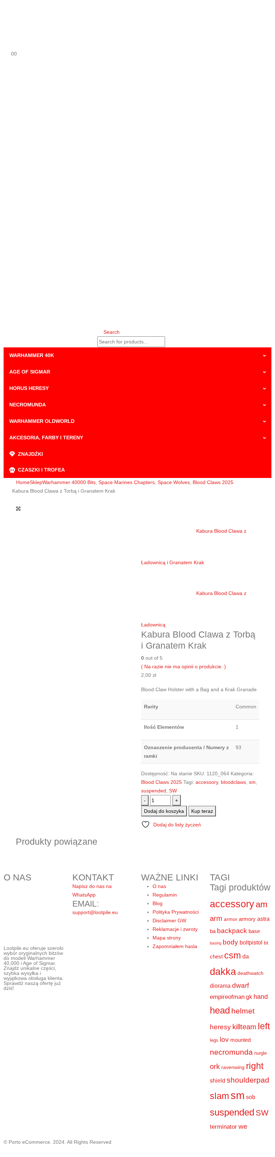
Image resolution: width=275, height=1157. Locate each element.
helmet (243, 1011)
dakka (223, 971)
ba (213, 931)
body (230, 942)
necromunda (231, 1052)
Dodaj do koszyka (164, 811)
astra (263, 919)
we (242, 1126)
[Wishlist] (7, 43)
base (254, 931)
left (264, 1026)
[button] (108, 332)
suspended (153, 791)
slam (219, 1096)
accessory (207, 782)
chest (216, 957)
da (245, 956)
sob (250, 1097)
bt (266, 943)
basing (215, 943)
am (261, 904)
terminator (223, 1126)
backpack (232, 930)
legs (214, 1040)
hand (261, 996)
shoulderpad (248, 1080)
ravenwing (233, 1067)
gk (249, 997)
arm (216, 918)
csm (232, 955)
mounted (240, 1040)
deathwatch (250, 973)
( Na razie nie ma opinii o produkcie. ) (183, 666)
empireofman (227, 997)
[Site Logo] (83, 15)
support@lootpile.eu (95, 912)
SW (173, 791)
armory (247, 919)
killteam (244, 1027)
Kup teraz (202, 811)
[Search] (172, 342)
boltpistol (251, 942)
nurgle (260, 1053)
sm (252, 782)
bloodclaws (233, 782)
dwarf (240, 985)
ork (215, 1066)
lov (224, 1039)
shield (217, 1081)
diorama (220, 985)
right (255, 1066)
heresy (220, 1027)
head (220, 1010)
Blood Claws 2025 (161, 782)
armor (230, 919)
